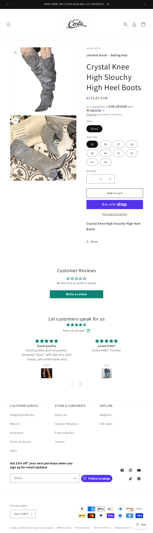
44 (105, 162)
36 (105, 144)
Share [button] (94, 241)
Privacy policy (82, 527)
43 (92, 162)
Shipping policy (123, 527)
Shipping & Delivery (22, 415)
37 (118, 144)
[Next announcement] (145, 4)
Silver (94, 129)
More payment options (115, 213)
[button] (8, 24)
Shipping (91, 114)
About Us (61, 415)
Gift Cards (106, 424)
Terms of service (102, 527)
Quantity (91, 171)
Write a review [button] (76, 294)
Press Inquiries (64, 433)
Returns (15, 424)
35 (92, 144)
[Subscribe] (74, 478)
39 (92, 153)
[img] (76, 325)
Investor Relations (66, 424)
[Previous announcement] (7, 4)
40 (105, 153)
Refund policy (64, 527)
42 (131, 153)
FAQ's (13, 450)
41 (118, 153)
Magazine (106, 415)
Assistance (17, 433)
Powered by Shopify (43, 527)
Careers (60, 441)
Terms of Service (20, 441)
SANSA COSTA (25, 527)
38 (132, 144)
